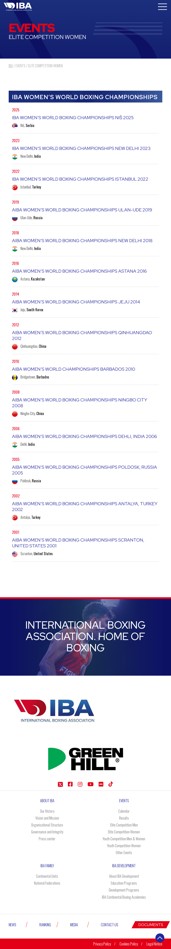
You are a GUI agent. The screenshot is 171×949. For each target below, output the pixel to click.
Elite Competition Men (124, 825)
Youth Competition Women (124, 845)
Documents (150, 924)
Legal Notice (154, 944)
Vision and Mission (47, 818)
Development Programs (124, 890)
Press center (47, 838)
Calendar (124, 811)
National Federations (47, 883)
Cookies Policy (129, 944)
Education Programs (124, 883)
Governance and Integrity (47, 831)
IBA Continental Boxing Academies (124, 897)
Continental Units (47, 876)
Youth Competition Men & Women (124, 838)
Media (74, 924)
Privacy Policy (102, 944)
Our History (47, 811)
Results (124, 818)
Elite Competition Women (124, 831)
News (12, 924)
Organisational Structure (47, 825)
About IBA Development (124, 876)
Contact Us (109, 924)
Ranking (45, 924)
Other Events (124, 852)
